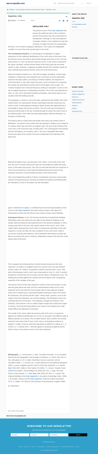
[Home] (16, 3)
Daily (78, 446)
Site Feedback (40, 446)
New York (12, 368)
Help (33, 446)
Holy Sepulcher (57, 31)
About (79, 24)
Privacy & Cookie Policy (53, 446)
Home (20, 446)
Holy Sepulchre (31, 376)
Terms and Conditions (68, 446)
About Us (26, 446)
